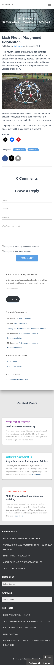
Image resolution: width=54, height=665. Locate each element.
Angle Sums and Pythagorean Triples (27, 461)
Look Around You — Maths (16, 615)
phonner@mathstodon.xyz (17, 379)
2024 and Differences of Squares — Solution (26, 621)
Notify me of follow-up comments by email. (21, 246)
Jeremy (10, 328)
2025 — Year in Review (14, 569)
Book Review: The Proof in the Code (21, 539)
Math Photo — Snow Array (20, 426)
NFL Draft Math (25, 318)
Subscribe (13, 299)
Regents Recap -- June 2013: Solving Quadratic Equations (27, 643)
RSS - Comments (14, 367)
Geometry (33, 149)
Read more (37, 475)
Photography (24, 422)
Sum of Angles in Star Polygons (19, 628)
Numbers (19, 457)
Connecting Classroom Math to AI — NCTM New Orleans (27, 547)
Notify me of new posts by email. (17, 251)
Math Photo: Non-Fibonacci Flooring (32, 328)
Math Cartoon (10, 634)
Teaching (28, 457)
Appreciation (19, 149)
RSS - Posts (12, 362)
